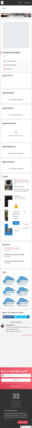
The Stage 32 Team (16, 401)
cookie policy (8, 419)
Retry (16, 223)
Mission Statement (16, 403)
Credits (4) (9, 69)
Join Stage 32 (26, 2)
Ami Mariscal (10, 325)
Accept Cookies (22, 422)
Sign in (20, 2)
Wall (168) (11, 65)
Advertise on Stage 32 (16, 406)
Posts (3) (11, 61)
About (4, 8)
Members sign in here (16, 386)
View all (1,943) (26, 335)
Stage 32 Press (16, 405)
